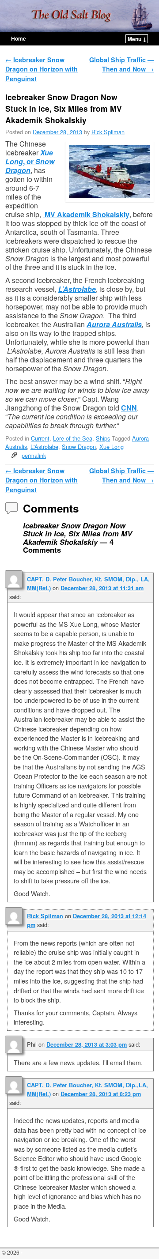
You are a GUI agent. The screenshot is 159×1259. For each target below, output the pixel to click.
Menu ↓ (137, 39)
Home (18, 38)
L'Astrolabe (44, 446)
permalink (34, 455)
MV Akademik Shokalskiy (86, 214)
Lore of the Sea (72, 438)
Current (40, 438)
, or (29, 161)
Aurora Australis (114, 324)
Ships (103, 438)
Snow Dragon (79, 446)
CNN (129, 408)
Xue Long (111, 446)
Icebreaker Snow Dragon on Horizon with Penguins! (41, 69)
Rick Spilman (108, 132)
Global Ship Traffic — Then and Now (121, 64)
